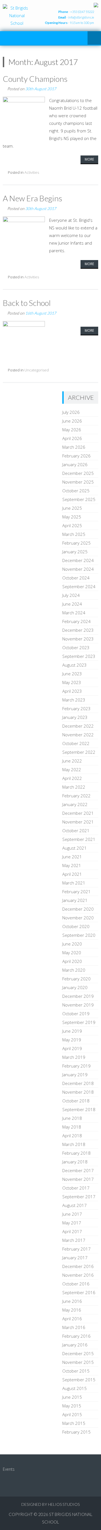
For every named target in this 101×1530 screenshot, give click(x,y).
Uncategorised (36, 370)
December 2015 (78, 1353)
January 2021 (75, 900)
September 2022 (78, 752)
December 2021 (78, 813)
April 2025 (72, 525)
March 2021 (73, 883)
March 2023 (73, 700)
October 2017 (75, 1188)
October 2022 (75, 743)
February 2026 (76, 456)
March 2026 (73, 447)
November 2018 (78, 1092)
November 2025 (78, 482)
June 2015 (72, 1397)
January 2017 (75, 1257)
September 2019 (78, 1022)
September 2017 (78, 1196)
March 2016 (73, 1327)
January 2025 (75, 551)
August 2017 (74, 1205)
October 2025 (75, 490)
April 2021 (72, 874)
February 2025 (76, 543)
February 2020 (76, 978)
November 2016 (78, 1275)
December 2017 (78, 1170)
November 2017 (78, 1179)
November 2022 (78, 734)
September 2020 (78, 935)
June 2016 (72, 1301)
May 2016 (71, 1310)
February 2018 (76, 1153)
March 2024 (73, 612)
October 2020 (75, 926)
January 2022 (75, 804)
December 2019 (78, 996)
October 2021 (75, 830)
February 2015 (76, 1432)
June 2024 (72, 604)
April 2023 (72, 691)
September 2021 (78, 839)
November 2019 (78, 1005)
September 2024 (78, 586)
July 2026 (71, 412)
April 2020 (72, 961)
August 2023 (74, 665)
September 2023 (78, 656)
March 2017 (73, 1240)
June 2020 (72, 944)
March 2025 (73, 534)
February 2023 (76, 708)
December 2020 (78, 909)
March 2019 (73, 1057)
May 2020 (71, 952)
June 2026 (72, 421)
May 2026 (71, 429)
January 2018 (75, 1162)
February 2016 (76, 1336)
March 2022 (73, 787)
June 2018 (72, 1118)
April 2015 (72, 1414)
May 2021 (71, 865)
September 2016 (78, 1292)
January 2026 (75, 464)
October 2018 (75, 1101)
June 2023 (72, 673)
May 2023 (71, 682)
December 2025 (78, 473)
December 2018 (78, 1083)
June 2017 (72, 1214)
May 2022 (71, 769)
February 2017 (76, 1249)
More (89, 159)
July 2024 (71, 595)
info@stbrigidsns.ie (81, 17)
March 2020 (73, 970)
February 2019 (76, 1066)
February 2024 (76, 621)
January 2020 (75, 987)
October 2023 (75, 647)
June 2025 (72, 508)
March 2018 (73, 1144)
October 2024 (75, 578)
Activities (31, 172)
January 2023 (75, 717)
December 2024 (78, 560)
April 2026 (72, 438)
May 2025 (71, 517)
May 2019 (71, 1039)
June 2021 (72, 856)
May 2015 (71, 1406)
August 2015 (74, 1388)
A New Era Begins (32, 198)
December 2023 (78, 630)
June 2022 (72, 761)
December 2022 (78, 726)
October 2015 (75, 1371)
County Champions (35, 79)
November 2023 (78, 639)
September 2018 (78, 1109)
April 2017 (72, 1231)
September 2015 (78, 1379)
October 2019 (75, 1013)
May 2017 (71, 1223)
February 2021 (76, 891)
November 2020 (78, 917)
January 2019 (75, 1074)
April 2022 (72, 778)
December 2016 (78, 1266)
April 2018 (72, 1135)
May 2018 (71, 1127)
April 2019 (72, 1048)
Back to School (27, 303)
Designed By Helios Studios (50, 1504)
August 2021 (74, 848)
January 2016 (75, 1345)
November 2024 (78, 569)
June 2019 (72, 1031)
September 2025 (78, 499)
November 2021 (78, 822)
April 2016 (72, 1318)
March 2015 (73, 1423)
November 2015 (78, 1362)
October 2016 (75, 1284)
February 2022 (76, 795)
